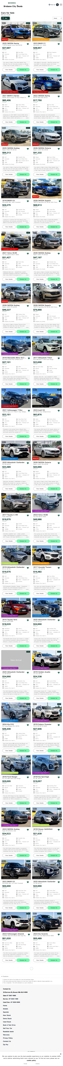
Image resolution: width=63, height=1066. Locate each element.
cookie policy (31, 1060)
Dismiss (38, 1063)
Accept (25, 1063)
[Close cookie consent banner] (61, 1054)
